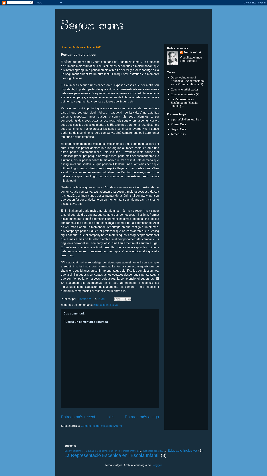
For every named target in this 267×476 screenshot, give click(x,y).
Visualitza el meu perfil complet (191, 59)
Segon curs (92, 25)
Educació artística (182, 89)
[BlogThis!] (119, 299)
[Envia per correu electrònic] (116, 299)
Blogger (157, 465)
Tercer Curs (178, 134)
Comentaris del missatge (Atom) (101, 425)
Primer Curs (178, 124)
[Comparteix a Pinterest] (129, 299)
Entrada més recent (78, 417)
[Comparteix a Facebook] (126, 299)
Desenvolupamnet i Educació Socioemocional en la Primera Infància (188, 81)
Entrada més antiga (142, 417)
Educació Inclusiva (105, 304)
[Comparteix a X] (122, 299)
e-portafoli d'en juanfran (186, 119)
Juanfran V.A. (192, 52)
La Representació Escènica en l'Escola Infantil (184, 103)
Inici (110, 417)
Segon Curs (178, 129)
